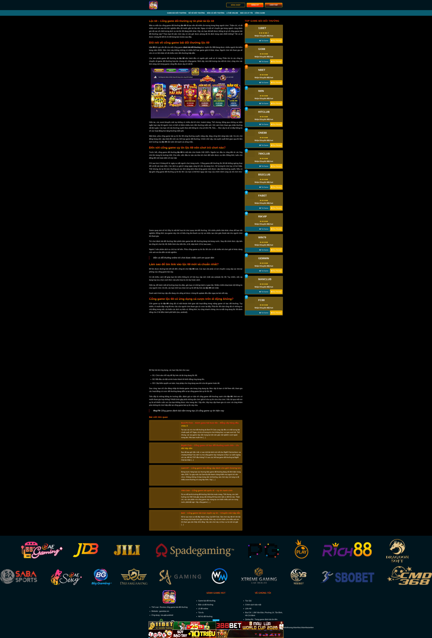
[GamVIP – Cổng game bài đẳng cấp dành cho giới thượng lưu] (165, 475)
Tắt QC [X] (216, 620)
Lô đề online (232, 13)
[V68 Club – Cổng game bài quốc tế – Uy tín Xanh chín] (165, 498)
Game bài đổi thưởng (176, 13)
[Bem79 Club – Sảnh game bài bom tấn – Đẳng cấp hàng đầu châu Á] (165, 430)
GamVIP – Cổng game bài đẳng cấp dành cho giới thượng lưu (211, 468)
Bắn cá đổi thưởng (216, 13)
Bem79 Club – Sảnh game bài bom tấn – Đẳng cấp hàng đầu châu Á (210, 424)
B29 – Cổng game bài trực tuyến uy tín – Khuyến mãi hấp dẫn (210, 513)
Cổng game (260, 13)
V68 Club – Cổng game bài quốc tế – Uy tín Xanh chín (206, 490)
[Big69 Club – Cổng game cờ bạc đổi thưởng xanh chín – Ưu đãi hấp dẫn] (165, 453)
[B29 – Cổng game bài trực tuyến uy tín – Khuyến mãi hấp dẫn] (165, 520)
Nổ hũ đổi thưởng (196, 13)
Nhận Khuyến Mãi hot (264, 36)
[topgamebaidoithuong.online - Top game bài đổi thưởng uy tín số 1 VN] (160, 5)
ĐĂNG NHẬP (235, 5)
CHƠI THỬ (274, 5)
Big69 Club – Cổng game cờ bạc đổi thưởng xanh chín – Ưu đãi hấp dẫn (210, 446)
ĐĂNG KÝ (255, 5)
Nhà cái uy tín (246, 13)
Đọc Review (277, 40)
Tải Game (264, 40)
